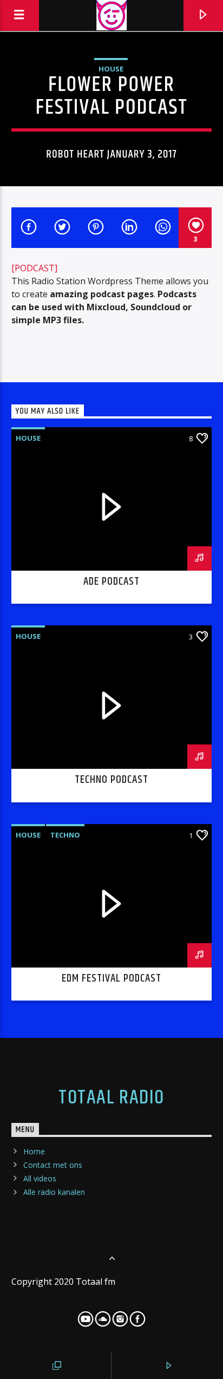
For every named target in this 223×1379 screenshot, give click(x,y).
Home (34, 1151)
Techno (65, 835)
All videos (39, 1178)
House (111, 69)
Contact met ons (52, 1165)
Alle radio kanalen (54, 1192)
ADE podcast (111, 581)
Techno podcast (112, 779)
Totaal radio (111, 1098)
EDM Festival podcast (112, 978)
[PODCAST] (34, 268)
